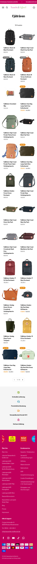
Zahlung (23, 461)
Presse (4, 509)
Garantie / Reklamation (28, 452)
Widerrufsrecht (25, 464)
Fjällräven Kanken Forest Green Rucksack (9, 193)
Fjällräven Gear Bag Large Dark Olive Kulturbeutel (26, 164)
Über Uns (5, 452)
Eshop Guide (17, 558)
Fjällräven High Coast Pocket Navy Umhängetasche (27, 193)
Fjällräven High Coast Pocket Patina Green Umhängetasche (10, 135)
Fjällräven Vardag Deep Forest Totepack (9, 338)
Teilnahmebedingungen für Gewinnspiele (27, 483)
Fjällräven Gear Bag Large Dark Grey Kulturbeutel (26, 106)
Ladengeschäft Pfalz (8, 484)
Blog (3, 505)
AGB (22, 471)
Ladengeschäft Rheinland (6, 474)
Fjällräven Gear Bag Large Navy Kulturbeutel (9, 367)
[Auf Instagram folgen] (8, 538)
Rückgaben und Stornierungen (25, 488)
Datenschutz (24, 468)
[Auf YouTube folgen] (13, 538)
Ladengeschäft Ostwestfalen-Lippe (8, 462)
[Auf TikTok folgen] (18, 538)
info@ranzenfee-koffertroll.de (11, 531)
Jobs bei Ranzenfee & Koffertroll (8, 457)
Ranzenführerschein (8, 496)
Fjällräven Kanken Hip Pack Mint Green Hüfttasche (27, 367)
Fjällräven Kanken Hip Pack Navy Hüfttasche (26, 307)
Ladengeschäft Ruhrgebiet (6, 488)
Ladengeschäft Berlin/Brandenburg (8, 468)
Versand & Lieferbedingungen (26, 457)
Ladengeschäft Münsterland (6, 479)
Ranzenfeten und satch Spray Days (9, 501)
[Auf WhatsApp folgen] (23, 538)
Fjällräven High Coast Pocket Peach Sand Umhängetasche (10, 164)
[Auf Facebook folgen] (3, 538)
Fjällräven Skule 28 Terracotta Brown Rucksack (26, 77)
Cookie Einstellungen (27, 478)
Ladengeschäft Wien (8, 493)
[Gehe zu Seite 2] (22, 380)
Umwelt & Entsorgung (27, 475)
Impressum (5, 512)
